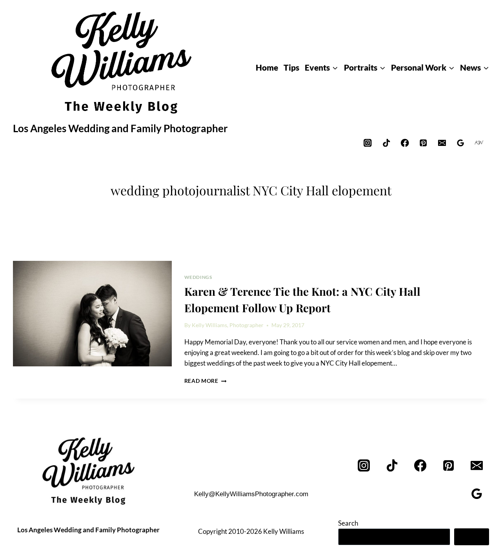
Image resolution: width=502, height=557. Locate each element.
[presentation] (92, 314)
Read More (205, 381)
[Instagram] (368, 143)
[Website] (479, 143)
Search (348, 523)
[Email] (442, 143)
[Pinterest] (423, 143)
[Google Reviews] (461, 143)
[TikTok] (386, 143)
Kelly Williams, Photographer (228, 325)
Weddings (198, 277)
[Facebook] (405, 143)
